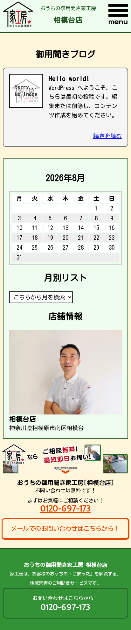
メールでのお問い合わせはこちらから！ (65, 528)
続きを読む (107, 136)
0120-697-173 (65, 508)
